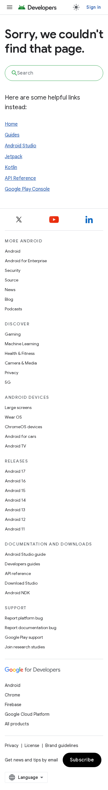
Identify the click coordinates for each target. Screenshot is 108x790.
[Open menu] (10, 7)
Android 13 (15, 509)
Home (11, 124)
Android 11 (15, 529)
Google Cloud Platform (27, 714)
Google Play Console (27, 189)
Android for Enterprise (26, 260)
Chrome (12, 695)
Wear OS (13, 417)
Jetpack (13, 157)
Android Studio (20, 146)
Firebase (13, 704)
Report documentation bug (30, 627)
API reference (18, 573)
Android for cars (20, 436)
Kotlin (11, 167)
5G (8, 382)
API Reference (20, 178)
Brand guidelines (61, 745)
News (10, 289)
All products (17, 724)
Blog (9, 299)
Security (12, 270)
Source (11, 280)
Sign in (93, 7)
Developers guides (22, 564)
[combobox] (54, 73)
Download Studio (21, 583)
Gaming (13, 334)
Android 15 (15, 490)
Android (12, 251)
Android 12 (15, 519)
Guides (12, 135)
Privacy (11, 372)
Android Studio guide (25, 554)
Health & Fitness (19, 353)
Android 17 (15, 471)
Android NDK (17, 592)
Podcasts (13, 309)
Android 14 (15, 500)
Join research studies (25, 647)
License (32, 745)
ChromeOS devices (23, 426)
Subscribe (82, 760)
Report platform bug (24, 618)
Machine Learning (22, 343)
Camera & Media (21, 363)
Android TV (15, 446)
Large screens (18, 407)
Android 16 (15, 481)
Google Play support (24, 637)
